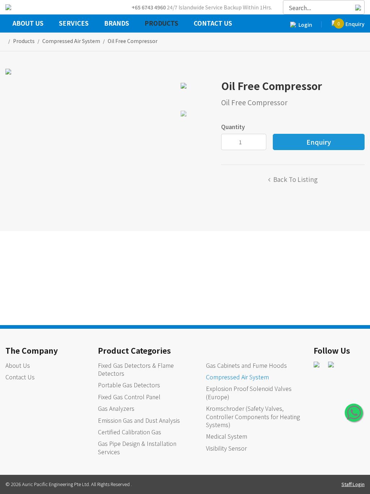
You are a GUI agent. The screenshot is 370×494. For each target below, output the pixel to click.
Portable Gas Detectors (129, 384)
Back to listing (295, 179)
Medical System (226, 436)
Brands (116, 23)
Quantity (233, 126)
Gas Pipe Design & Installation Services (137, 447)
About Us (28, 23)
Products (161, 23)
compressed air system (71, 40)
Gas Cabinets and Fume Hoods (246, 365)
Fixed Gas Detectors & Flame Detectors (136, 369)
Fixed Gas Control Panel (129, 396)
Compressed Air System (237, 376)
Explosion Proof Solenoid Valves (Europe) (249, 392)
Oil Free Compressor (133, 40)
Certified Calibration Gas (129, 431)
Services (74, 23)
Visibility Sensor (226, 448)
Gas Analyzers (116, 408)
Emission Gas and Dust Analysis (139, 420)
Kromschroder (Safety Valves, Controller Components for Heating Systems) (253, 416)
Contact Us (213, 23)
